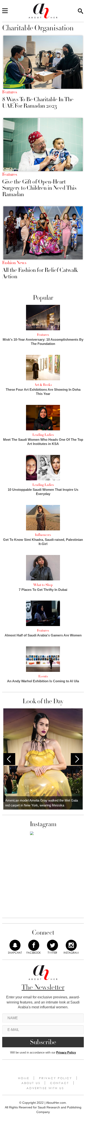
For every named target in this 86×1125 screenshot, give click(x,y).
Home (23, 1078)
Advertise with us (45, 1088)
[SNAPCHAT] (15, 945)
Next (77, 759)
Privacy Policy (66, 1052)
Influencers (43, 535)
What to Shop (43, 585)
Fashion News (14, 262)
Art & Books (43, 385)
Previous (9, 759)
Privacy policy (55, 1078)
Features (9, 92)
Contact (59, 1083)
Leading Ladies (43, 435)
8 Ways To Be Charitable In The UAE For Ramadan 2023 (37, 102)
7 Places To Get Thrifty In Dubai (43, 589)
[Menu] (5, 11)
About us (30, 1083)
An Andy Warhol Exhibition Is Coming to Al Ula (43, 681)
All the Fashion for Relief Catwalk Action (40, 273)
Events (43, 676)
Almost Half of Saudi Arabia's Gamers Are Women (43, 635)
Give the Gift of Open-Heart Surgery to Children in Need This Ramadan (39, 188)
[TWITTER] (52, 945)
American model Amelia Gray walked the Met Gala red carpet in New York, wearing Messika (41, 802)
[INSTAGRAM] (71, 945)
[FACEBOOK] (33, 945)
